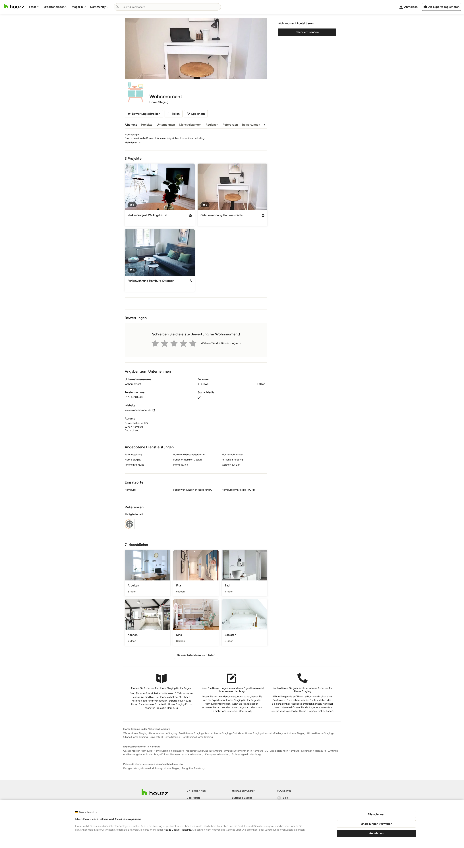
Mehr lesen (131, 142)
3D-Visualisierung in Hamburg (282, 750)
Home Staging (172, 768)
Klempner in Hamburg (217, 754)
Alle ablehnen (376, 814)
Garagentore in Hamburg (137, 750)
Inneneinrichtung (152, 768)
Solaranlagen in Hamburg (246, 754)
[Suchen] (117, 7)
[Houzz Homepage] (14, 6)
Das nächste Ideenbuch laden (196, 655)
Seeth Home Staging (191, 733)
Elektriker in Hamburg (313, 750)
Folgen (261, 384)
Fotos (32, 7)
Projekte (146, 124)
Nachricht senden (307, 32)
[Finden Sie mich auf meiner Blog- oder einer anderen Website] (199, 397)
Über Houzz (193, 797)
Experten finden (54, 7)
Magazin (77, 7)
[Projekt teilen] (190, 215)
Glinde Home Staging (135, 737)
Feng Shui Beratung (193, 768)
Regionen (212, 124)
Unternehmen (166, 124)
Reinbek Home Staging (217, 733)
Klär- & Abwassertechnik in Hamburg (182, 754)
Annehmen (376, 833)
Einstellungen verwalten (376, 823)
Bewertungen (251, 124)
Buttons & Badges (242, 797)
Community (98, 7)
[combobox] (167, 7)
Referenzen (230, 124)
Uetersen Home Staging (163, 733)
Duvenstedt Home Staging (165, 737)
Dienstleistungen (190, 124)
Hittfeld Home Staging (320, 733)
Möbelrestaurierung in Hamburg (204, 750)
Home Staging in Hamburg (169, 750)
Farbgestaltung (131, 768)
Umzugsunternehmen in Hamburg (243, 750)
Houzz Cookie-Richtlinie (177, 829)
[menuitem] (34, 7)
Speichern (198, 113)
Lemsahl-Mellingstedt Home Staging (284, 733)
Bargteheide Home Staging (197, 737)
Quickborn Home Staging (247, 733)
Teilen (176, 113)
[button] (196, 521)
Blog (285, 797)
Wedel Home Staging (135, 733)
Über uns (131, 124)
